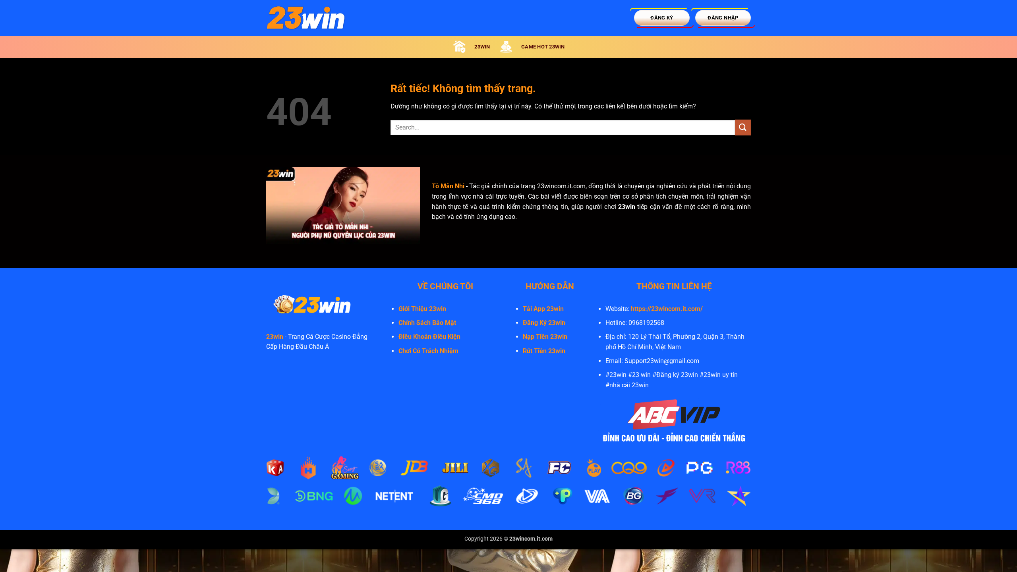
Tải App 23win (543, 309)
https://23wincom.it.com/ (667, 309)
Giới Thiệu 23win (422, 309)
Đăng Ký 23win (544, 323)
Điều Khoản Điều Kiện (429, 336)
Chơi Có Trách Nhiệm (428, 351)
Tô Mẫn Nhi (448, 186)
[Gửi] (743, 127)
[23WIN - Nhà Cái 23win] (306, 18)
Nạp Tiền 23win (545, 336)
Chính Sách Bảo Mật (427, 323)
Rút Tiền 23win (544, 351)
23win (274, 336)
